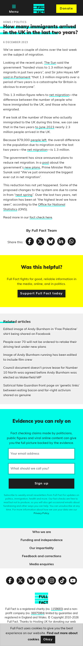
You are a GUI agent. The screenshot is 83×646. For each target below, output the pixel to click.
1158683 (56, 609)
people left (39, 140)
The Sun (50, 62)
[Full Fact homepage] (38, 8)
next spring (24, 195)
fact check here (41, 217)
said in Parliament (16, 77)
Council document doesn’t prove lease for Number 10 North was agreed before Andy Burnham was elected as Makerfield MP (40, 372)
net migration (59, 95)
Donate (66, 8)
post (45, 162)
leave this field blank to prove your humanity (17, 414)
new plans (32, 167)
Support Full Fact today (41, 293)
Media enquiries (41, 564)
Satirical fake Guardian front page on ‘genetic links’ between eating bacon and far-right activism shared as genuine (41, 390)
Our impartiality (41, 548)
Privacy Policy (41, 513)
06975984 (37, 613)
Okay (48, 639)
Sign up (41, 483)
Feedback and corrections (41, 556)
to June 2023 (44, 127)
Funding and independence (42, 540)
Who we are (41, 532)
